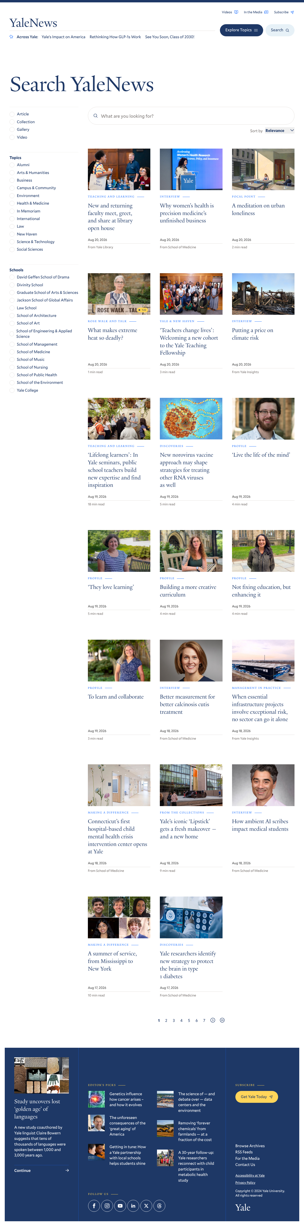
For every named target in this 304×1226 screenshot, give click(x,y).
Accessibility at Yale (250, 1175)
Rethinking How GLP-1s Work (115, 36)
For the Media (247, 1158)
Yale (242, 1208)
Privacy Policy (245, 1182)
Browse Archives (250, 1145)
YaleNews (33, 24)
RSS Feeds (244, 1152)
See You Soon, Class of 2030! (169, 36)
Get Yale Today (254, 1096)
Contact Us (245, 1164)
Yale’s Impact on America (63, 36)
